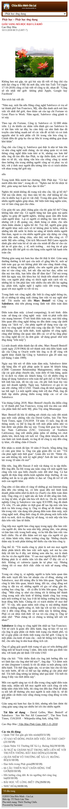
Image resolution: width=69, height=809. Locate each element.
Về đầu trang (9, 791)
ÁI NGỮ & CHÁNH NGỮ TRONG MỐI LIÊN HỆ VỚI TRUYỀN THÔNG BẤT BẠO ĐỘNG (35, 751)
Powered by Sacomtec (12, 805)
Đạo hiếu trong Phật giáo (17, 764)
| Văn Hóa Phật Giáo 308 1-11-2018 (37, 724)
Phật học (7, 19)
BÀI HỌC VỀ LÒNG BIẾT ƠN (21, 782)
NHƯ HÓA (10, 786)
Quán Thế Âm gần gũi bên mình (21, 734)
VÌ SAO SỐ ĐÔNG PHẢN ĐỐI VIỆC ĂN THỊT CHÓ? (34, 738)
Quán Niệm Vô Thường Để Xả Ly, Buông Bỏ (28, 746)
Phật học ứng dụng (26, 19)
